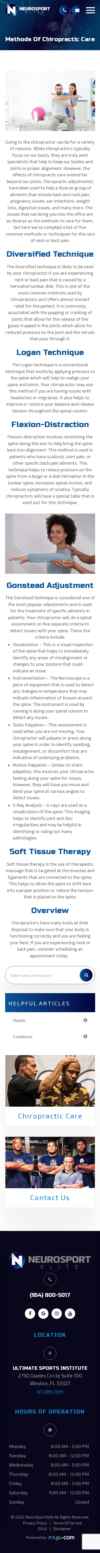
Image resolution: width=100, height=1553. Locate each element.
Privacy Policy (35, 1523)
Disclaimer (62, 1528)
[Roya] (61, 1538)
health (19, 1020)
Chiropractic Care (50, 1115)
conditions (23, 1036)
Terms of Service (67, 1523)
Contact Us (50, 1197)
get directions (50, 1391)
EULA (42, 1528)
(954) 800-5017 (50, 1295)
